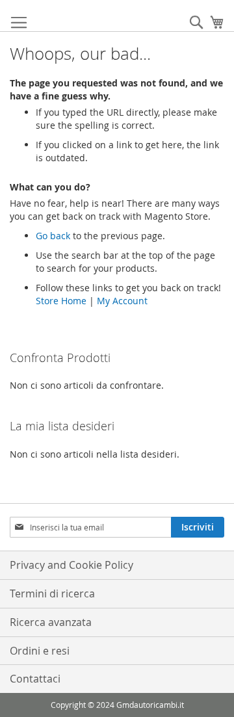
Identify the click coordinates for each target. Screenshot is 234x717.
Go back (53, 235)
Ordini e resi (40, 651)
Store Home (61, 300)
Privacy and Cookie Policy (71, 565)
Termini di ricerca (52, 593)
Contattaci (35, 678)
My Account (122, 300)
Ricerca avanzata (51, 622)
